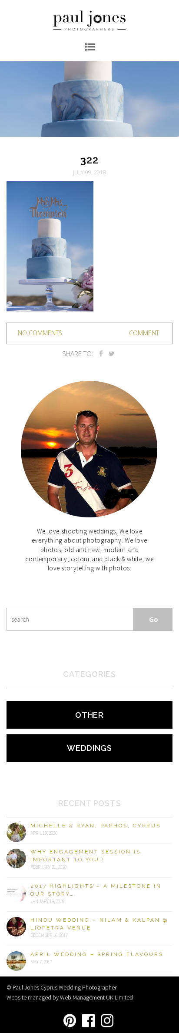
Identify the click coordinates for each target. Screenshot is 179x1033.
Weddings (89, 748)
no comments (40, 333)
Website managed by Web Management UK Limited (70, 997)
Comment (144, 333)
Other (89, 715)
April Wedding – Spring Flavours (96, 954)
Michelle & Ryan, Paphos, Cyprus (95, 826)
